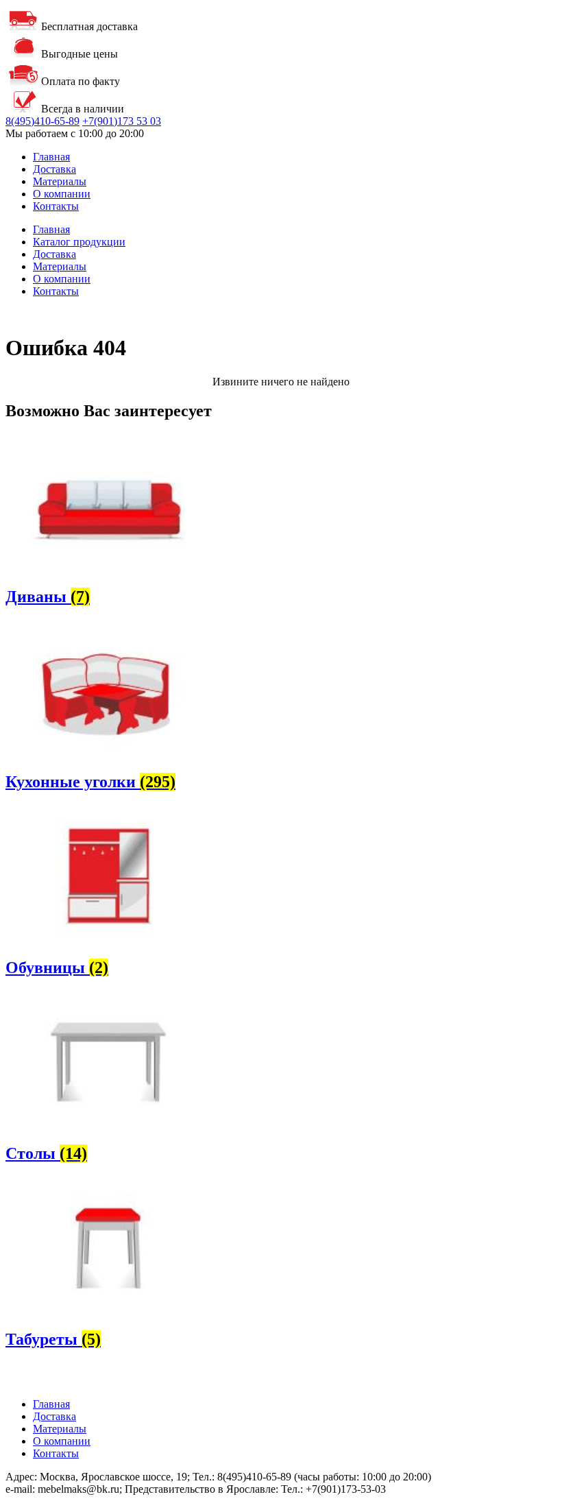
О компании (61, 194)
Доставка (54, 169)
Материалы (59, 181)
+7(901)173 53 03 (121, 121)
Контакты (56, 206)
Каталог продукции (79, 242)
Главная (51, 157)
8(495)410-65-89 (42, 121)
